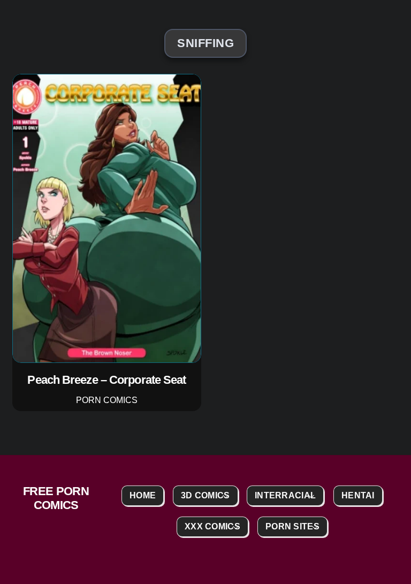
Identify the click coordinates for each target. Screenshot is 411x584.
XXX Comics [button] (212, 526)
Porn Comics (107, 399)
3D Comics (205, 495)
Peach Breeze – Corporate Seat (107, 379)
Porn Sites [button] (292, 526)
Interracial (285, 495)
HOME (143, 495)
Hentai (358, 495)
